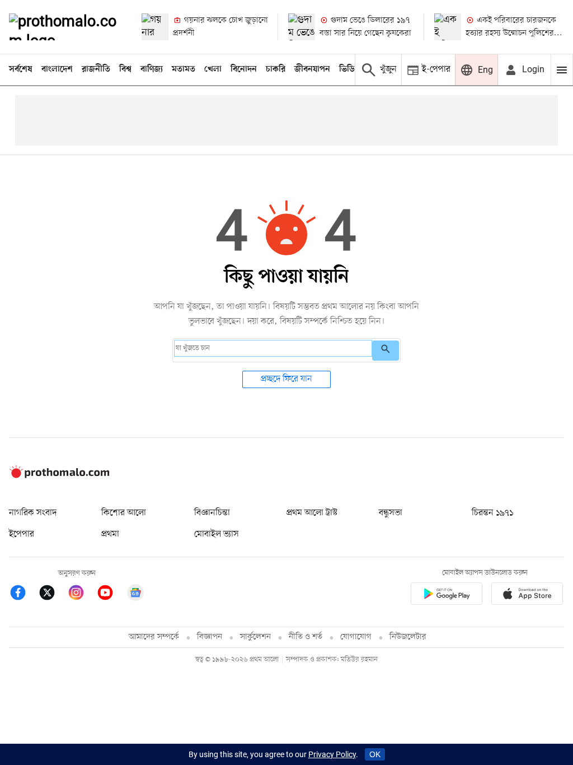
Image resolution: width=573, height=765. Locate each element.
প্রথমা (110, 534)
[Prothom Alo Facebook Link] (23, 594)
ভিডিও (349, 69)
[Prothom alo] (66, 26)
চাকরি (275, 69)
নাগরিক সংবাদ (33, 513)
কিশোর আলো (123, 513)
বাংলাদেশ (57, 69)
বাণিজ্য (151, 69)
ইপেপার (21, 534)
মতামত (183, 69)
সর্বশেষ (20, 69)
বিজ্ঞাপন (209, 637)
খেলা (213, 69)
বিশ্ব (125, 69)
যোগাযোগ (356, 637)
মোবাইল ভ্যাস (216, 534)
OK (375, 754)
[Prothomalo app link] (446, 595)
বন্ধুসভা (390, 513)
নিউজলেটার (407, 637)
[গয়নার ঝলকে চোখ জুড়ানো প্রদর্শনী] (155, 26)
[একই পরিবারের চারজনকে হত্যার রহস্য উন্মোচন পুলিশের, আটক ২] (447, 26)
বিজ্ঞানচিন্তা (212, 513)
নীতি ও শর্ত (305, 637)
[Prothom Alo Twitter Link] (52, 594)
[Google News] (135, 594)
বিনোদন (244, 69)
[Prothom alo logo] (59, 475)
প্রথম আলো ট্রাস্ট (311, 513)
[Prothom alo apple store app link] (527, 595)
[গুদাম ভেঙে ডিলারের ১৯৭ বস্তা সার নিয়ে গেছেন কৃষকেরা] (301, 26)
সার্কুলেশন (255, 637)
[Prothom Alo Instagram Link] (81, 594)
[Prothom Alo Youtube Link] (110, 594)
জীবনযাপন (312, 69)
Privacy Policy (332, 754)
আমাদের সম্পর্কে (154, 637)
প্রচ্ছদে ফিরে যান (286, 379)
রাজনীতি (96, 69)
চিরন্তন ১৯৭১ (492, 513)
